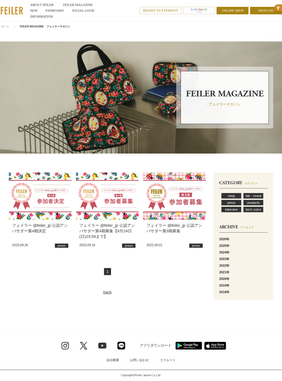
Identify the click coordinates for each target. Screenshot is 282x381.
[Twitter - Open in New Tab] (83, 345)
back (107, 292)
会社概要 (112, 360)
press (231, 203)
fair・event (253, 196)
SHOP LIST (266, 10)
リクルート (168, 360)
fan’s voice (253, 209)
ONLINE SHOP (232, 10)
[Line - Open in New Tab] (121, 345)
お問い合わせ (139, 360)
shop (231, 196)
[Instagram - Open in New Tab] (65, 345)
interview (231, 209)
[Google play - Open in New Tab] (188, 346)
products (253, 203)
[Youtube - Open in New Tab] (102, 345)
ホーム (5, 26)
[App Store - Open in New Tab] (215, 346)
